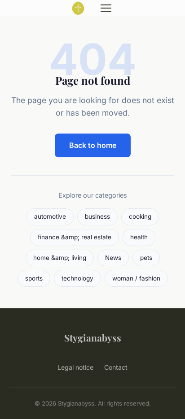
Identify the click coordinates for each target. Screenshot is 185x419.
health (139, 237)
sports (34, 278)
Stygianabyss (92, 337)
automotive (50, 216)
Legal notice (75, 367)
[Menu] (106, 8)
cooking (140, 216)
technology (77, 278)
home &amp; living (59, 257)
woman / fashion (136, 278)
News (113, 257)
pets (146, 257)
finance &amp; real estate (74, 237)
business (97, 216)
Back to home (92, 145)
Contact (116, 367)
